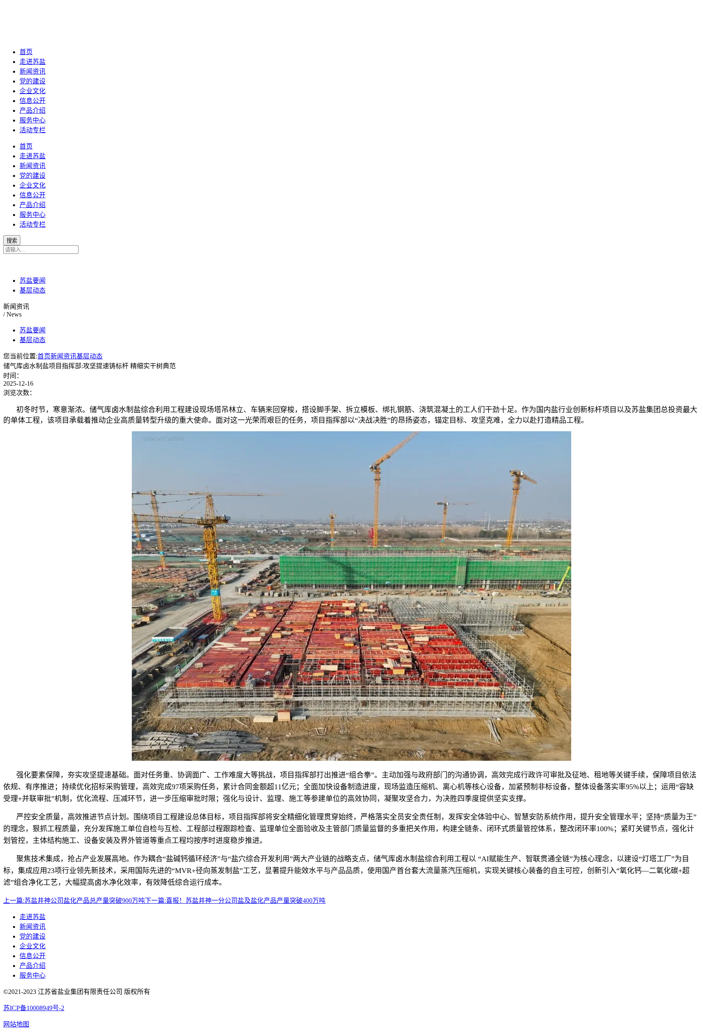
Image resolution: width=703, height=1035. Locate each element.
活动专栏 (33, 130)
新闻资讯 (33, 71)
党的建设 (33, 81)
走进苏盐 (33, 61)
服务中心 (33, 120)
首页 (26, 51)
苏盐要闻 (33, 280)
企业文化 (33, 90)
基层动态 (33, 290)
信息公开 (33, 100)
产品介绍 (33, 110)
